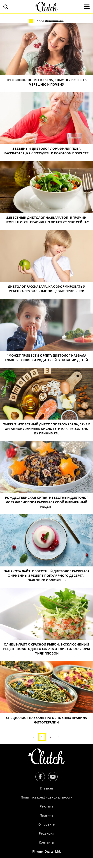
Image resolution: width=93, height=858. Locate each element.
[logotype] (46, 6)
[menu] (87, 7)
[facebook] (40, 776)
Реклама (46, 806)
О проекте (46, 824)
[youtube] (53, 776)
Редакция (46, 833)
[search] (5, 7)
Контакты (46, 842)
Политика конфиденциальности (46, 797)
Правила (46, 815)
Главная (46, 788)
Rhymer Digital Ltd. (46, 851)
